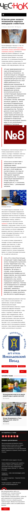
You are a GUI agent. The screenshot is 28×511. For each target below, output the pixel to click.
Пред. (5, 371)
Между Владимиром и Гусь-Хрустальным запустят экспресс (12, 419)
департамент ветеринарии (10, 366)
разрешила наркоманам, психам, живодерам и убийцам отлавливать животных (14, 49)
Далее (22, 371)
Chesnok (5, 26)
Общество (18, 26)
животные (22, 366)
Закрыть (5, 508)
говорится (4, 223)
